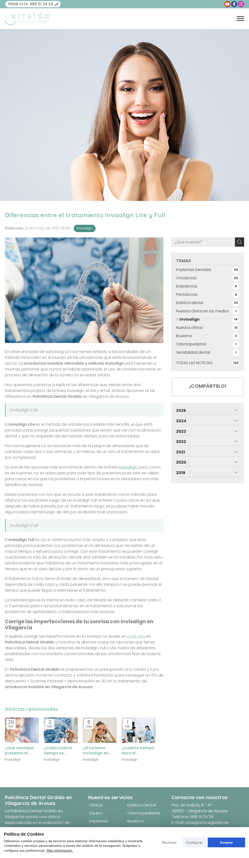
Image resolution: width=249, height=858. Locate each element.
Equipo (95, 813)
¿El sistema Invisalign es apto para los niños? (96, 750)
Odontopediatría (143, 813)
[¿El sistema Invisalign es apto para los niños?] (100, 730)
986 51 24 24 (201, 817)
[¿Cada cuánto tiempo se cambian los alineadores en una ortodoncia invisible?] (61, 730)
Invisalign (85, 228)
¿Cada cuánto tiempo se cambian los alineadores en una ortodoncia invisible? (59, 750)
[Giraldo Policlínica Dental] (27, 18)
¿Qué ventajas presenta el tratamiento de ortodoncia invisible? (20, 750)
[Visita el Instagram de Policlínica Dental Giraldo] (241, 4)
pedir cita (136, 636)
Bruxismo (135, 821)
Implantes (98, 821)
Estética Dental (141, 805)
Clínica (95, 805)
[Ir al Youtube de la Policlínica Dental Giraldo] (227, 4)
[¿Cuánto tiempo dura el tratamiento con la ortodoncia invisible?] (139, 730)
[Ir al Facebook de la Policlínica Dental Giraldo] (234, 4)
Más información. (60, 850)
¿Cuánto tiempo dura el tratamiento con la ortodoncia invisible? (138, 750)
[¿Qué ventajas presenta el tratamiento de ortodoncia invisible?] (22, 730)
